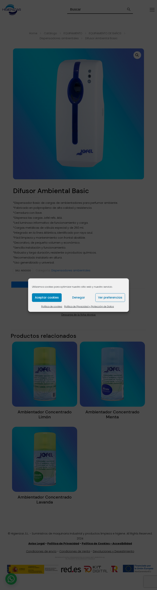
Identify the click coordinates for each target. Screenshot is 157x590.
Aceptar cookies (47, 297)
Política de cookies (51, 306)
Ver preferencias (110, 297)
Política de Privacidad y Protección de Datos (89, 306)
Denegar (78, 297)
